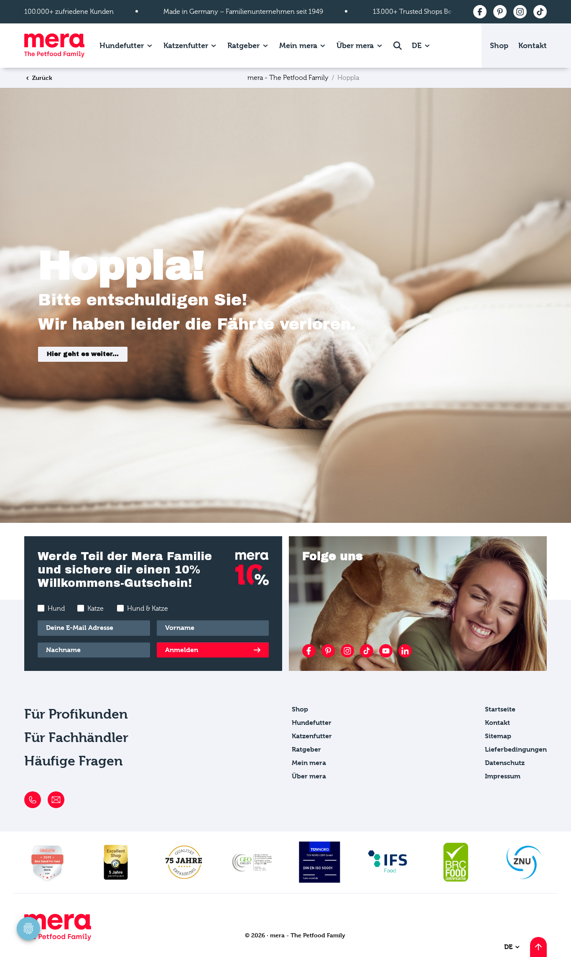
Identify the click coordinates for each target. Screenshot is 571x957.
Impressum (502, 776)
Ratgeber (243, 45)
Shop (499, 45)
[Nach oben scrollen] (538, 947)
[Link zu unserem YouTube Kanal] (386, 651)
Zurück (41, 77)
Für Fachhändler (76, 737)
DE (417, 45)
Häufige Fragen (73, 761)
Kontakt (532, 45)
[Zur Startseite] (54, 45)
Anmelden (181, 650)
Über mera (355, 45)
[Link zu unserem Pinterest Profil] (328, 651)
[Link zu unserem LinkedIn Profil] (405, 651)
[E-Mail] (56, 799)
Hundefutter (121, 45)
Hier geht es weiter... (83, 354)
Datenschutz (505, 763)
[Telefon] (32, 799)
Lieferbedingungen (516, 749)
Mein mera (298, 45)
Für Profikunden (76, 714)
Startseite (500, 709)
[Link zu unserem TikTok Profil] (366, 651)
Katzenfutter (185, 45)
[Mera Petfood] (57, 938)
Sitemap (498, 736)
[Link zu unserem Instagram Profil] (347, 651)
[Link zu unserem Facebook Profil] (309, 651)
